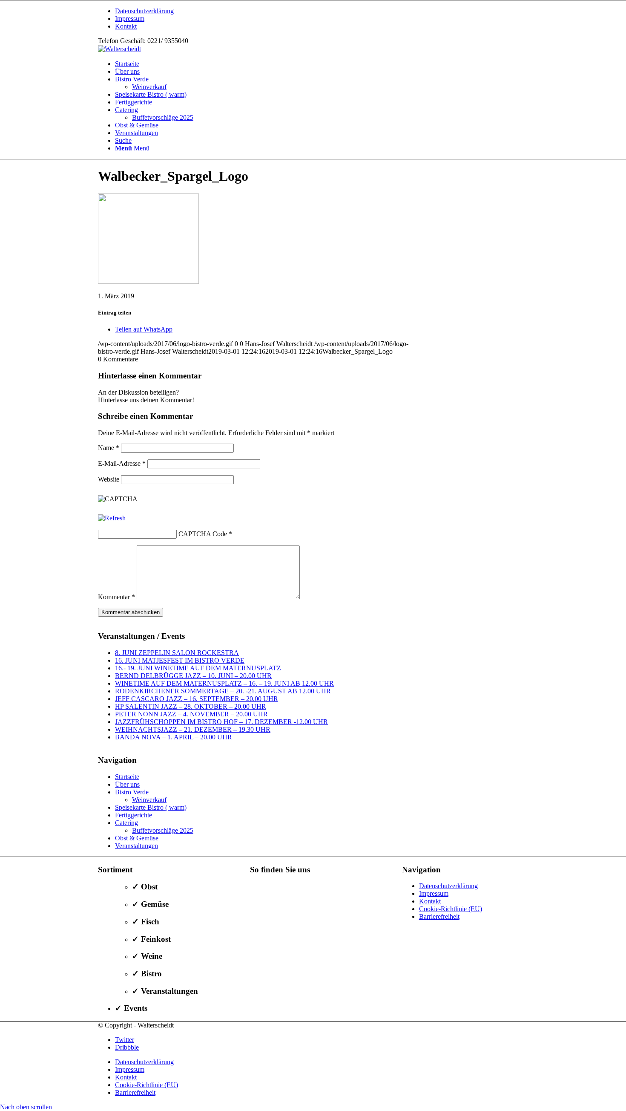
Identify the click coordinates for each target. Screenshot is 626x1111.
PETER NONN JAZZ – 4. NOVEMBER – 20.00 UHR (191, 714)
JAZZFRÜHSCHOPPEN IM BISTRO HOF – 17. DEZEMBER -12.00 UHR (221, 721)
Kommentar (116, 596)
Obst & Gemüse (136, 838)
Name (108, 447)
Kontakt (126, 26)
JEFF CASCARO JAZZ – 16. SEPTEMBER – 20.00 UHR (196, 698)
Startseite (127, 776)
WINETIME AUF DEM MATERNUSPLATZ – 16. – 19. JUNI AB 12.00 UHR (224, 683)
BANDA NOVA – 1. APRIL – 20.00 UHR (173, 737)
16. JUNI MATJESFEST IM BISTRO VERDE (179, 660)
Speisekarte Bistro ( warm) (151, 807)
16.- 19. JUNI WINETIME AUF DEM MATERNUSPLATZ (198, 668)
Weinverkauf (149, 799)
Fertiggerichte (133, 815)
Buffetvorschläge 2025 (162, 830)
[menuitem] (321, 11)
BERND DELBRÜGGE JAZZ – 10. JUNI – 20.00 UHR (193, 675)
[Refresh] (112, 518)
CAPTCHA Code (202, 533)
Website (108, 479)
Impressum (129, 18)
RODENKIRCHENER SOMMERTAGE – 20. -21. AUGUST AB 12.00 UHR (223, 691)
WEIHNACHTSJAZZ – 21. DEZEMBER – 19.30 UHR (192, 729)
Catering (126, 822)
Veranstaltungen (136, 845)
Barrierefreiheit (439, 916)
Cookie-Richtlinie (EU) (450, 908)
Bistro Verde (132, 792)
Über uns (127, 784)
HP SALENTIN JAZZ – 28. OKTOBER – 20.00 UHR (190, 706)
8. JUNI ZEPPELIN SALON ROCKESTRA (177, 652)
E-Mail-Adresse (122, 463)
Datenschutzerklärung (144, 10)
